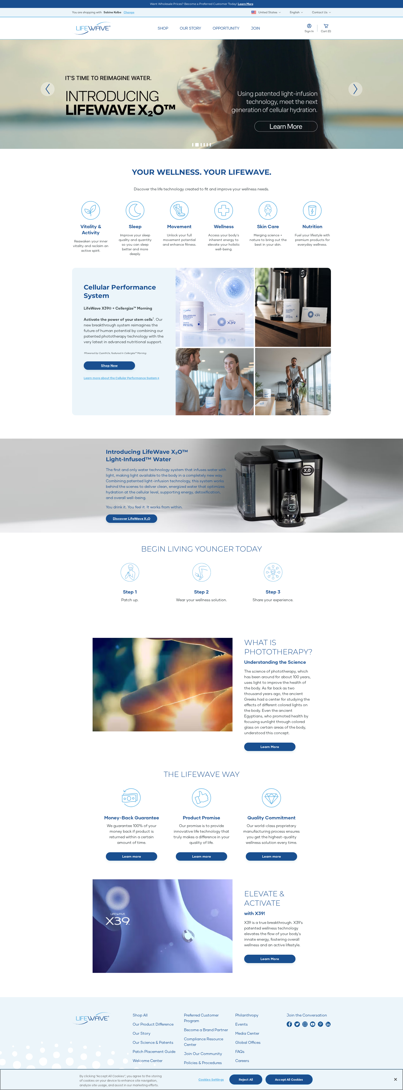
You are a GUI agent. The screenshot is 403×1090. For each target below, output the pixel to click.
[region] (201, 1079)
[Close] (395, 1079)
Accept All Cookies (289, 1079)
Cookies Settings (211, 1079)
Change (129, 12)
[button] (48, 89)
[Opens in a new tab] (289, 1024)
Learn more (131, 856)
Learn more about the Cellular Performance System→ (121, 378)
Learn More (245, 4)
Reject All (246, 1079)
